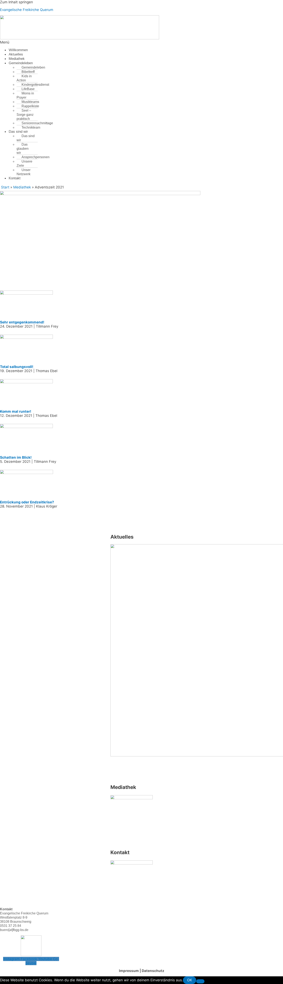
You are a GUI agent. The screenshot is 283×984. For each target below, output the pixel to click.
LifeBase (28, 89)
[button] (91, 42)
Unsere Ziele (24, 163)
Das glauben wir (23, 148)
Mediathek (17, 59)
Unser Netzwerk (23, 172)
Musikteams (30, 102)
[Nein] (200, 981)
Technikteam (31, 127)
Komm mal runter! (15, 411)
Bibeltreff (28, 72)
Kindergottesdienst (35, 84)
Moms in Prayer (25, 95)
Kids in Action (24, 78)
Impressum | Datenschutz (141, 971)
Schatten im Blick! (16, 457)
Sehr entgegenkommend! (22, 322)
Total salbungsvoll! (16, 367)
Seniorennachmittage (37, 123)
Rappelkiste (30, 106)
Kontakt (15, 178)
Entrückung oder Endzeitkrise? (27, 502)
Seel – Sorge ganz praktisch (25, 115)
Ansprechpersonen (36, 157)
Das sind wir (18, 132)
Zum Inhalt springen (16, 2)
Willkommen (18, 50)
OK (189, 980)
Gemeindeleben (21, 63)
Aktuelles (16, 54)
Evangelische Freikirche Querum (26, 10)
